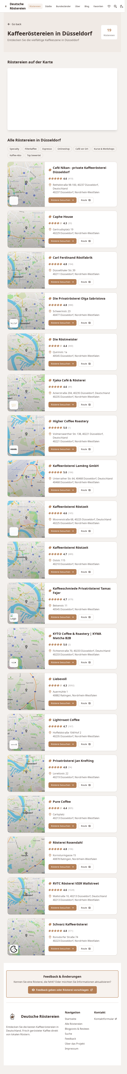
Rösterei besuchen (60, 200)
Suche (68, 1033)
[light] (121, 6)
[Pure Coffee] (26, 814)
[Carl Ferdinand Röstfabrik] (26, 270)
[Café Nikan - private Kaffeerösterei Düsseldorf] (26, 184)
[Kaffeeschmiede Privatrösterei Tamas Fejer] (26, 603)
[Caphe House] (26, 229)
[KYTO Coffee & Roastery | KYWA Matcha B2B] (26, 648)
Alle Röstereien (73, 1024)
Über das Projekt (75, 1043)
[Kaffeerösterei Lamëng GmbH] (26, 478)
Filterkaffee (31, 148)
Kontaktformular (104, 1019)
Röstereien (35, 6)
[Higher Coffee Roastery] (26, 435)
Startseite (70, 1019)
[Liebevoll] (26, 691)
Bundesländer (63, 6)
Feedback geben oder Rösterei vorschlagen (62, 990)
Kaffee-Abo (15, 155)
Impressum (71, 1048)
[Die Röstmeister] (26, 352)
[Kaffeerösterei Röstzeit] (26, 519)
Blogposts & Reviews (77, 1028)
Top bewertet (34, 155)
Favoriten (98, 6)
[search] (115, 6)
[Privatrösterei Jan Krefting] (26, 773)
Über (77, 6)
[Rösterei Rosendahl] (26, 855)
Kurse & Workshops (104, 148)
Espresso (47, 148)
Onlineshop (64, 148)
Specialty (14, 148)
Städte (48, 6)
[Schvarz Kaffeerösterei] (26, 936)
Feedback (70, 1038)
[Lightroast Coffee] (26, 732)
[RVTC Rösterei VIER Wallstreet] (26, 896)
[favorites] (109, 6)
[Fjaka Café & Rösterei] (26, 392)
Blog (87, 6)
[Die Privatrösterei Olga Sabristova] (26, 311)
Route (84, 200)
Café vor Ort (82, 148)
